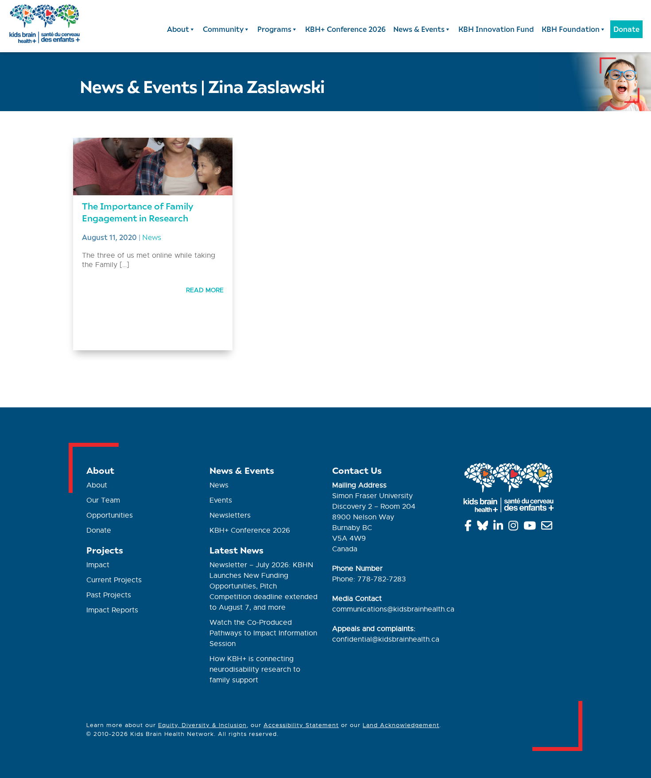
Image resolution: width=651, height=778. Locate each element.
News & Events (419, 29)
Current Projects (114, 580)
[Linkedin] (499, 527)
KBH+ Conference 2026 (345, 29)
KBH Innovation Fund (496, 29)
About (178, 29)
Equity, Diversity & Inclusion (202, 725)
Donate (626, 29)
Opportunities (109, 515)
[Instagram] (514, 527)
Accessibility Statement (301, 725)
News (151, 236)
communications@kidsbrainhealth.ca (393, 609)
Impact (97, 565)
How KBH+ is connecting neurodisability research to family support (254, 669)
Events (220, 500)
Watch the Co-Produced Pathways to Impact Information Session (263, 633)
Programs (274, 29)
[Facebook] (470, 527)
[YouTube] (531, 527)
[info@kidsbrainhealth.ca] (548, 527)
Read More (205, 290)
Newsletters (230, 515)
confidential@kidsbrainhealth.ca (385, 639)
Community (223, 29)
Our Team (103, 500)
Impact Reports (112, 610)
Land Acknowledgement (401, 725)
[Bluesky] (484, 527)
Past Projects (108, 595)
